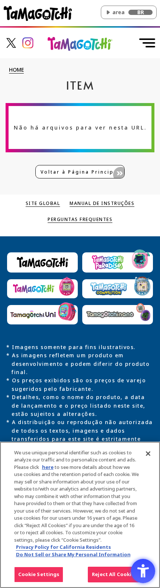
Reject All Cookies (114, 574)
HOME (16, 70)
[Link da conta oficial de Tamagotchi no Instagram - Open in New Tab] (27, 42)
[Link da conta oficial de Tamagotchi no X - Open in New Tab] (11, 42)
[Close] (148, 453)
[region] (80, 515)
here (48, 467)
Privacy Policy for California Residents (63, 547)
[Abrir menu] (147, 43)
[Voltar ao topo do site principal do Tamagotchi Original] (80, 43)
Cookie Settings (39, 574)
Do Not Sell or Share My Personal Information (73, 554)
